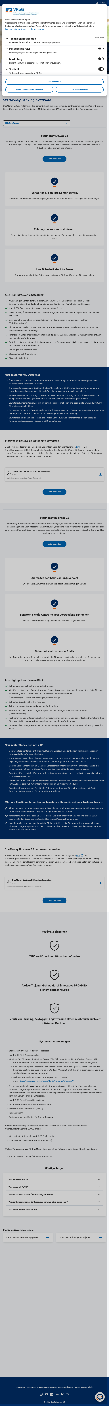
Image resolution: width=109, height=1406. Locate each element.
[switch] (101, 48)
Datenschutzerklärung (16, 29)
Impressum (36, 29)
